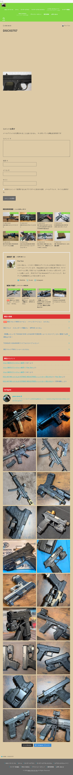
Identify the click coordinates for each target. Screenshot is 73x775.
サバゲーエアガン (25, 9)
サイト (5, 180)
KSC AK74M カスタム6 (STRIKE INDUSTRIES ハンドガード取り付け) (28, 377)
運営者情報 (46, 14)
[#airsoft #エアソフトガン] (53, 691)
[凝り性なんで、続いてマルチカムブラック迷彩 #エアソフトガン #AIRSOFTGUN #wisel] (53, 488)
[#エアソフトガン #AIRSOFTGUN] (53, 522)
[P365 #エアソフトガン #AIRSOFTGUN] (19, 624)
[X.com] (30, 280)
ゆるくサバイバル (9, 9)
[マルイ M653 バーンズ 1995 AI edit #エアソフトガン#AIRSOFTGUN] (53, 420)
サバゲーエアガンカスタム (38, 9)
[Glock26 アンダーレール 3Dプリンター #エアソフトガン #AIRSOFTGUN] (19, 725)
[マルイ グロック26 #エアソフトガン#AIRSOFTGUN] (19, 657)
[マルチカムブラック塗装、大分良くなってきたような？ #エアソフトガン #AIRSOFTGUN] (19, 522)
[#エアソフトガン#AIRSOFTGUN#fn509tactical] (19, 556)
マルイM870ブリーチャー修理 (13, 363)
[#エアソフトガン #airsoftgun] (53, 725)
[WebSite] (21, 280)
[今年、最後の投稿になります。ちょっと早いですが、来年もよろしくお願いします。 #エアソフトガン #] (53, 590)
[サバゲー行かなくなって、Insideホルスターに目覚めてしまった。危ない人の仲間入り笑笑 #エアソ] (19, 691)
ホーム (17, 9)
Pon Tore (29, 367)
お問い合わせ (54, 14)
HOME (4, 756)
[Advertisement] (36, 53)
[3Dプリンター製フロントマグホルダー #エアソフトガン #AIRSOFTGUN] (53, 624)
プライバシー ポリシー (36, 14)
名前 (5, 161)
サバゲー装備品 (66, 9)
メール (6, 170)
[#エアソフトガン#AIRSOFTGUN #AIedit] (19, 420)
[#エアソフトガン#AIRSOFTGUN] (19, 454)
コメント (7, 138)
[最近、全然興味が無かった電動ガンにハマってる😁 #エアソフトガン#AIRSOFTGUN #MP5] (19, 488)
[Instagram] (38, 280)
